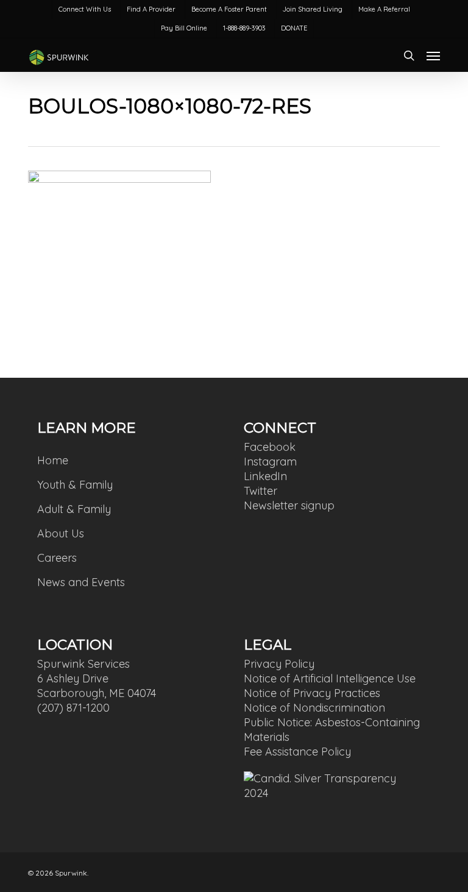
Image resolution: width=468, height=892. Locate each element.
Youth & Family (75, 485)
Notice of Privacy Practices (312, 693)
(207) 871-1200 (73, 708)
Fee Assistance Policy (297, 752)
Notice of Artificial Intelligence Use (330, 678)
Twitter (260, 491)
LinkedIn (265, 476)
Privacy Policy (279, 664)
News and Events (81, 582)
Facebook (270, 447)
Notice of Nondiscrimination (314, 708)
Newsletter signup (289, 505)
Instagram (270, 462)
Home (52, 460)
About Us (60, 533)
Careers (57, 558)
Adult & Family (74, 509)
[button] (433, 55)
